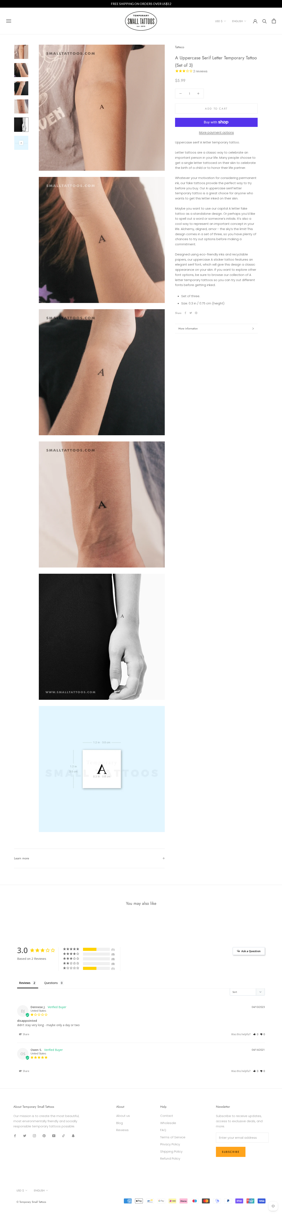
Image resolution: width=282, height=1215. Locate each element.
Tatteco (179, 47)
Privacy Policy (170, 1144)
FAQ (163, 1130)
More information (188, 328)
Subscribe (230, 1152)
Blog (119, 1123)
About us (123, 1116)
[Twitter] (191, 313)
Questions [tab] (51, 983)
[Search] (264, 21)
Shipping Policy (171, 1151)
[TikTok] (63, 1135)
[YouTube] (53, 1135)
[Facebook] (185, 313)
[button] (255, 1034)
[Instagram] (34, 1135)
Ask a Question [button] (251, 951)
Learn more (21, 858)
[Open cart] (274, 21)
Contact (166, 1116)
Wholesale (168, 1123)
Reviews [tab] (24, 983)
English (237, 21)
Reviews (122, 1130)
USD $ (219, 21)
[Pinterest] (196, 313)
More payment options (216, 132)
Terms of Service (172, 1137)
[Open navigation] (8, 21)
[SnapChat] (73, 1135)
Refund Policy (170, 1158)
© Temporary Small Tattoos (31, 1202)
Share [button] (25, 1034)
